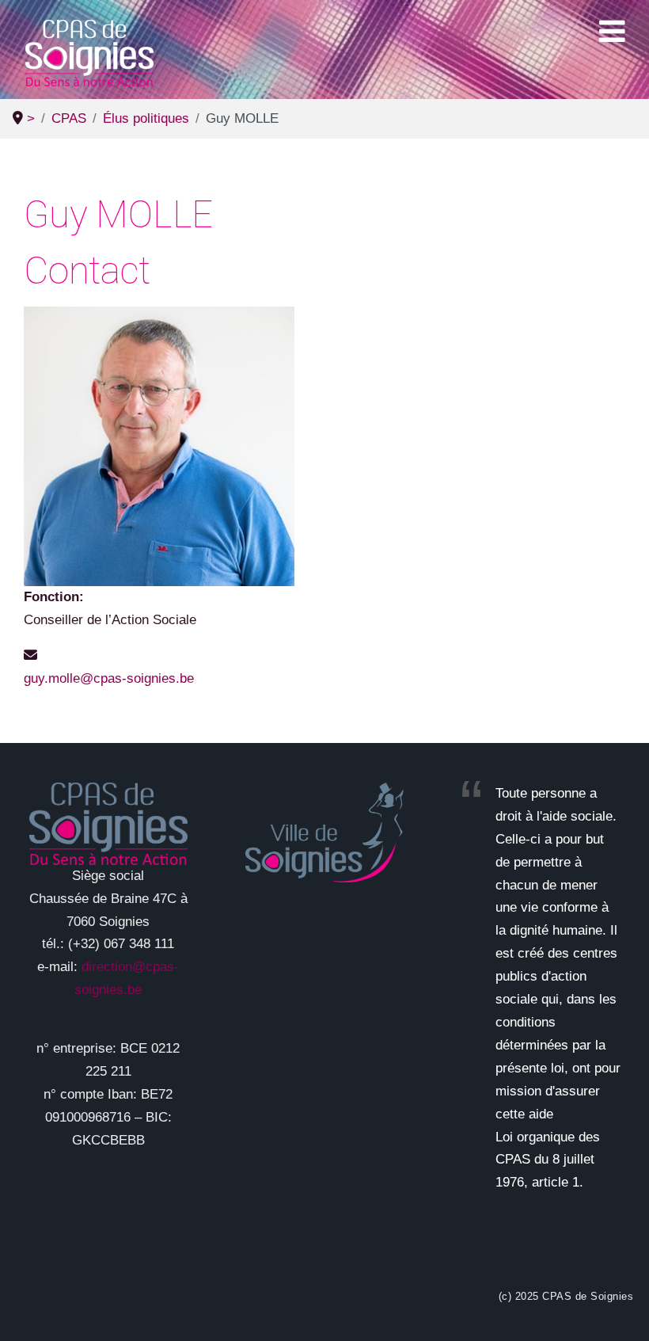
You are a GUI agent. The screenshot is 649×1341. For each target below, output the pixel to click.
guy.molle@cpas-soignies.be (109, 678)
